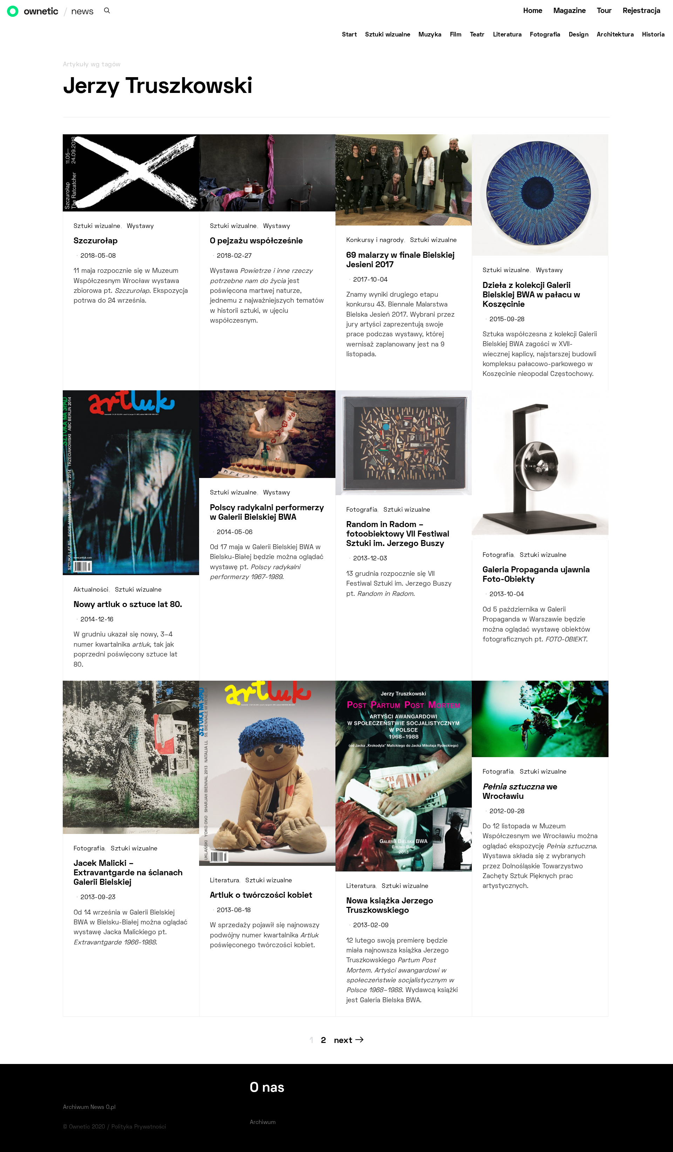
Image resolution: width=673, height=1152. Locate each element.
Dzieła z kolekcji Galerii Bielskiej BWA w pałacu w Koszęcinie (531, 295)
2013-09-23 (98, 898)
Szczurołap (96, 241)
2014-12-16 (97, 620)
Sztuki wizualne (387, 35)
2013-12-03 (370, 559)
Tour (604, 11)
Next (343, 1041)
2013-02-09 (370, 926)
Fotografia (545, 35)
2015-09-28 (507, 320)
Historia (653, 35)
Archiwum (263, 1122)
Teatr (477, 35)
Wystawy (140, 226)
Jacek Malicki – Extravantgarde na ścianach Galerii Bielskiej (128, 873)
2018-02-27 (234, 256)
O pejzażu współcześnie (256, 241)
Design (579, 35)
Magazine (569, 11)
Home (532, 11)
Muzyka (430, 35)
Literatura (507, 35)
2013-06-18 (234, 911)
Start (349, 35)
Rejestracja (641, 11)
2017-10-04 (370, 280)
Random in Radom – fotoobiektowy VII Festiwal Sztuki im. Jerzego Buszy (397, 534)
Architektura (615, 35)
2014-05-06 (234, 532)
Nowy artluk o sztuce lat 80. (128, 605)
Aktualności (91, 590)
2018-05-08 (98, 256)
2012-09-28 (507, 812)
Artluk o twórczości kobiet (261, 896)
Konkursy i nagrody (375, 240)
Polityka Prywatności (138, 1127)
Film (456, 35)
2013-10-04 (507, 595)
